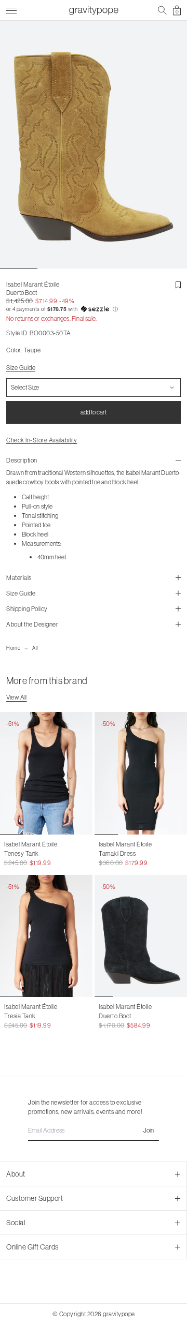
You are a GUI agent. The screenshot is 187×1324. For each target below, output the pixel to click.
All (35, 648)
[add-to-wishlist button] (178, 285)
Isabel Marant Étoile (32, 284)
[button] (93, 309)
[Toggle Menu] (11, 9)
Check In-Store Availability (41, 440)
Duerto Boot (115, 1016)
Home (13, 648)
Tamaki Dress (117, 853)
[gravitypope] (93, 10)
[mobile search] (162, 10)
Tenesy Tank (21, 853)
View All (16, 697)
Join (148, 1130)
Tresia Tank (20, 1016)
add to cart (93, 412)
